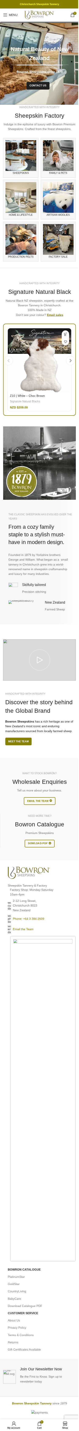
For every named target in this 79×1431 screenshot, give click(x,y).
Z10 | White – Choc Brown (27, 395)
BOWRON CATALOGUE (24, 1269)
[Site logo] (39, 14)
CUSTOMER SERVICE (23, 1313)
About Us (14, 1320)
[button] (8, 360)
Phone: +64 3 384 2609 (28, 918)
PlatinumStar (16, 1276)
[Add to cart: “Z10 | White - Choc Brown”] (65, 334)
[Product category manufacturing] (20, 241)
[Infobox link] (39, 1375)
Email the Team (23, 929)
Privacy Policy (17, 1327)
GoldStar (14, 1284)
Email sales (55, 315)
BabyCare (14, 1298)
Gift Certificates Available (24, 1349)
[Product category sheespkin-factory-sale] (58, 241)
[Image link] (29, 872)
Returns (13, 1342)
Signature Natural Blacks (25, 401)
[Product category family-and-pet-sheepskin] (58, 157)
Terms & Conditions (21, 1335)
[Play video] (39, 660)
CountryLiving (17, 1291)
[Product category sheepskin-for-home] (20, 199)
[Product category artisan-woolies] (58, 199)
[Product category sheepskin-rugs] (20, 157)
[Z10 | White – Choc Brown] (39, 360)
